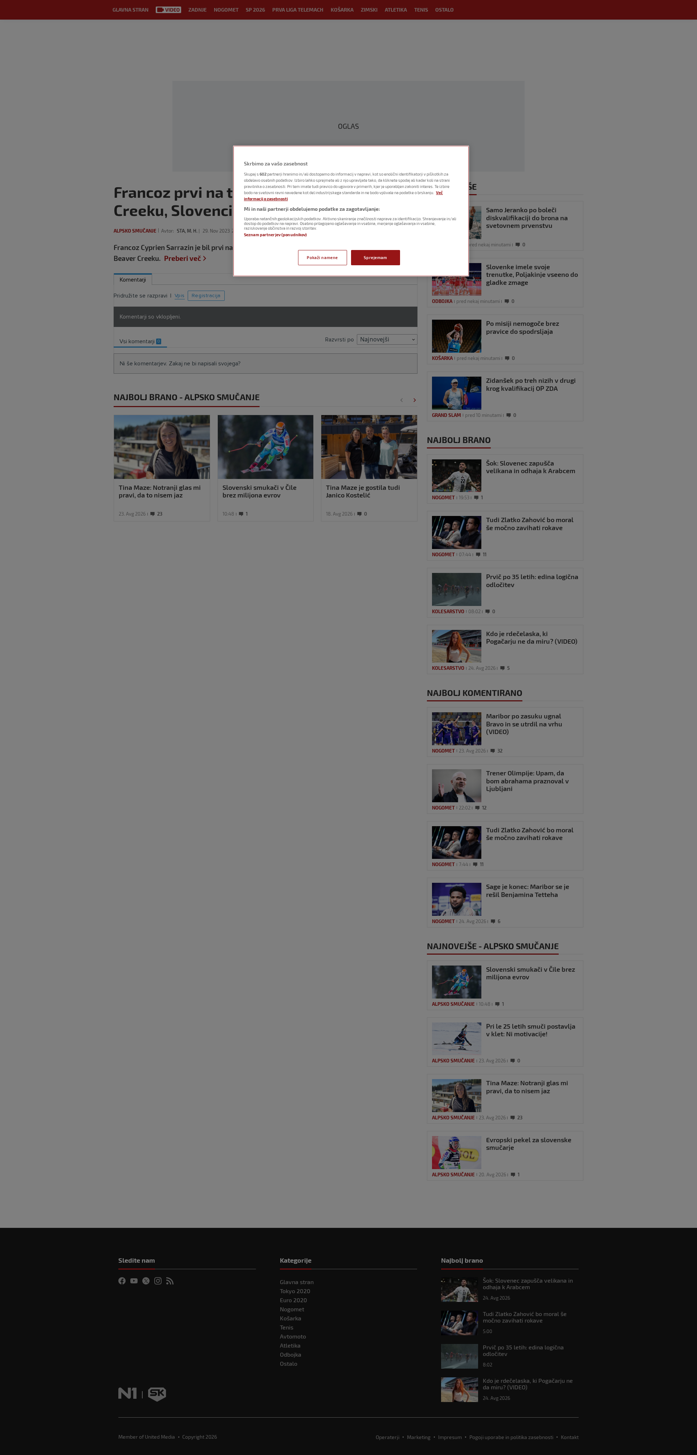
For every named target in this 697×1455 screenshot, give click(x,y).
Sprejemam (375, 257)
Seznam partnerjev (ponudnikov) (275, 234)
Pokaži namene (322, 257)
